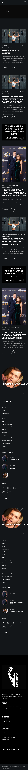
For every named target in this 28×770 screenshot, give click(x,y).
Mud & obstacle (14, 459)
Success (22, 488)
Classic (3, 408)
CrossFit (3, 410)
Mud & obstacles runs (16, 476)
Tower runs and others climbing (17, 467)
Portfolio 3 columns (6, 440)
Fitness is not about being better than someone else (14, 241)
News (3, 429)
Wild (4, 491)
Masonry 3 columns (6, 427)
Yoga (3, 446)
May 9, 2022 (4, 234)
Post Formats (5, 443)
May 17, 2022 (12, 457)
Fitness (4, 488)
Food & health (5, 416)
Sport (16, 488)
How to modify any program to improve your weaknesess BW (14, 192)
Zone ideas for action (10, 52)
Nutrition (13, 185)
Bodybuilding (11, 46)
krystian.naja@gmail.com (8, 48)
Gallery (3, 418)
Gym (21, 46)
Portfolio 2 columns (6, 438)
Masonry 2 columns (6, 424)
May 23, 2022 (5, 92)
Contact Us (7, 768)
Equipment (17, 46)
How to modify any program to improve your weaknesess (14, 335)
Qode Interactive (8, 766)
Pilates (23, 46)
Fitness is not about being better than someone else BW (14, 99)
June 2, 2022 (4, 46)
